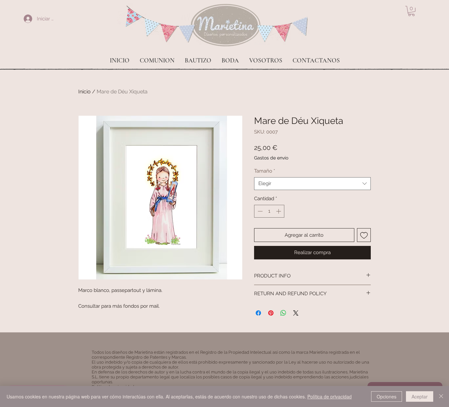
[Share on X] (296, 313)
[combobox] (312, 183)
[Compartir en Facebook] (258, 313)
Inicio (84, 91)
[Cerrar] (441, 396)
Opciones (386, 396)
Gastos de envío (271, 157)
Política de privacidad (329, 396)
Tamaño (264, 171)
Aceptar (420, 396)
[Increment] (279, 211)
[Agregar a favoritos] (364, 235)
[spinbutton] (269, 211)
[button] (411, 11)
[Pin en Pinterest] (271, 313)
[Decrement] (259, 211)
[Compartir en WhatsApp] (283, 313)
